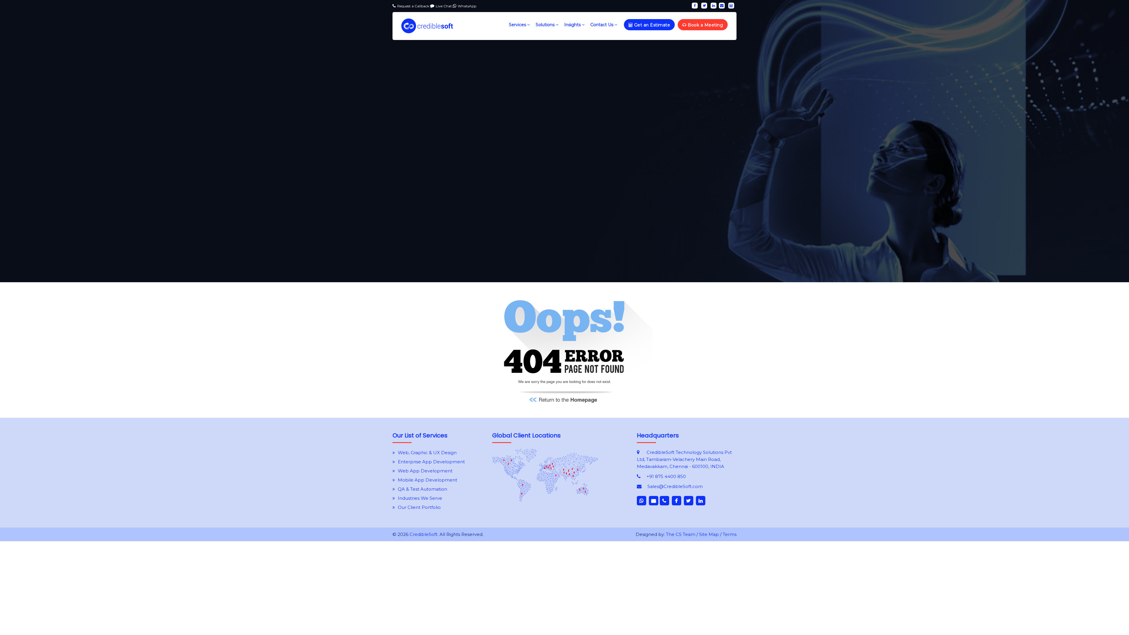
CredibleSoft (423, 534)
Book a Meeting (705, 25)
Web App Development (425, 471)
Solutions (546, 24)
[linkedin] (714, 6)
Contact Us (602, 24)
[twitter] (704, 6)
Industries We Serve (420, 498)
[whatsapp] (641, 500)
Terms (729, 534)
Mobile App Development (427, 480)
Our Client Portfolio (419, 507)
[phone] (664, 500)
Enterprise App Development (431, 461)
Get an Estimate (651, 25)
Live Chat (444, 6)
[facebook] (695, 6)
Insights (573, 24)
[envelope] (722, 6)
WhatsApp (467, 6)
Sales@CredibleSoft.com (675, 486)
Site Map (709, 534)
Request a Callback (413, 6)
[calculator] (731, 6)
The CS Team (680, 534)
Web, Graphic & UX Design (427, 452)
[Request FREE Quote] (545, 500)
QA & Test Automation (422, 489)
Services (518, 24)
